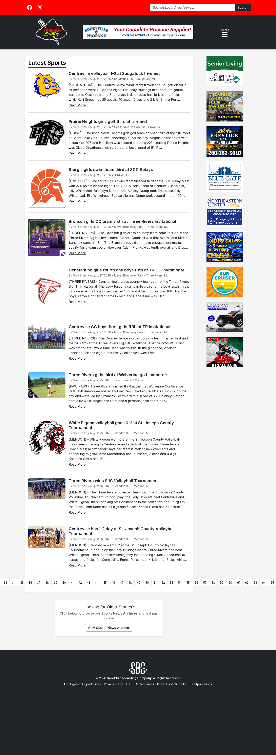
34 (13, 582)
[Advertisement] (138, 716)
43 (88, 582)
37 (38, 582)
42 (80, 582)
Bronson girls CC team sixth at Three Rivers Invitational (122, 221)
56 (196, 582)
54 (179, 582)
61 (238, 582)
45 (105, 582)
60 (230, 582)
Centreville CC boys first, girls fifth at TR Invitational (119, 326)
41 (72, 582)
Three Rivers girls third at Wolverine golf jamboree (118, 374)
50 (147, 582)
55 (188, 582)
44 (96, 582)
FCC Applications (200, 684)
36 (30, 582)
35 (22, 582)
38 (47, 582)
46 (113, 582)
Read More (77, 105)
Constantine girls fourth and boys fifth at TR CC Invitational (126, 270)
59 (221, 582)
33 (5, 582)
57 (204, 582)
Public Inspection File (171, 684)
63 (255, 582)
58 (213, 582)
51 (155, 582)
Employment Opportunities (82, 684)
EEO (129, 684)
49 (138, 582)
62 (247, 582)
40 (64, 582)
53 (171, 582)
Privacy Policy (113, 684)
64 (263, 582)
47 (121, 582)
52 (163, 582)
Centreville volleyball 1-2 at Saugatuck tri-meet (114, 73)
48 (130, 582)
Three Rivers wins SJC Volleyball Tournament (113, 480)
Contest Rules (144, 684)
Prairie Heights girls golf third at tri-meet (108, 121)
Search (243, 7)
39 (55, 582)
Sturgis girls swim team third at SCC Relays (111, 169)
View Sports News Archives (109, 628)
